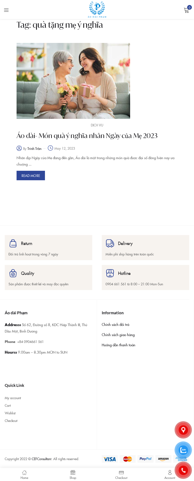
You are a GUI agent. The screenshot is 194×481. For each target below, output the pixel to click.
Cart (8, 405)
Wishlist (10, 413)
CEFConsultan (41, 458)
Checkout (11, 420)
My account (13, 397)
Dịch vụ (97, 125)
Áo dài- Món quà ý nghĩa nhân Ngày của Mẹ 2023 (87, 135)
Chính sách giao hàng (118, 334)
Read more (31, 175)
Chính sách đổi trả (115, 324)
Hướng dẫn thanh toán (118, 344)
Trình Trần (34, 148)
